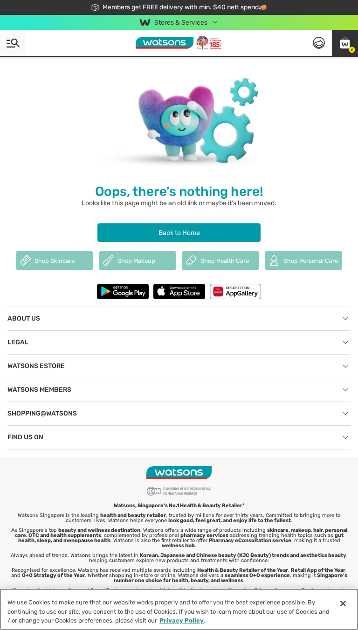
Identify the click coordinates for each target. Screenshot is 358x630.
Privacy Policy (181, 620)
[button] (345, 43)
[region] (179, 609)
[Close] (343, 603)
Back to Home (179, 233)
